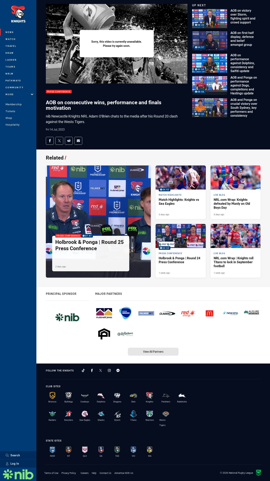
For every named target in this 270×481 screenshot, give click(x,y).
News (10, 32)
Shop (9, 118)
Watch (11, 39)
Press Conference (59, 91)
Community (15, 87)
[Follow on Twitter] (100, 370)
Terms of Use (51, 472)
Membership (14, 104)
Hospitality (13, 124)
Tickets (10, 111)
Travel (11, 45)
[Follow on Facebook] (91, 370)
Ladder (11, 59)
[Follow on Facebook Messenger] (118, 370)
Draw (10, 52)
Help (94, 472)
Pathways (13, 80)
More (10, 94)
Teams (11, 66)
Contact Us (105, 472)
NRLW (10, 73)
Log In (14, 463)
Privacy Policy (68, 472)
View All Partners (153, 351)
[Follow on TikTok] (83, 370)
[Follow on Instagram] (109, 370)
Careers (85, 472)
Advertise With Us (123, 472)
